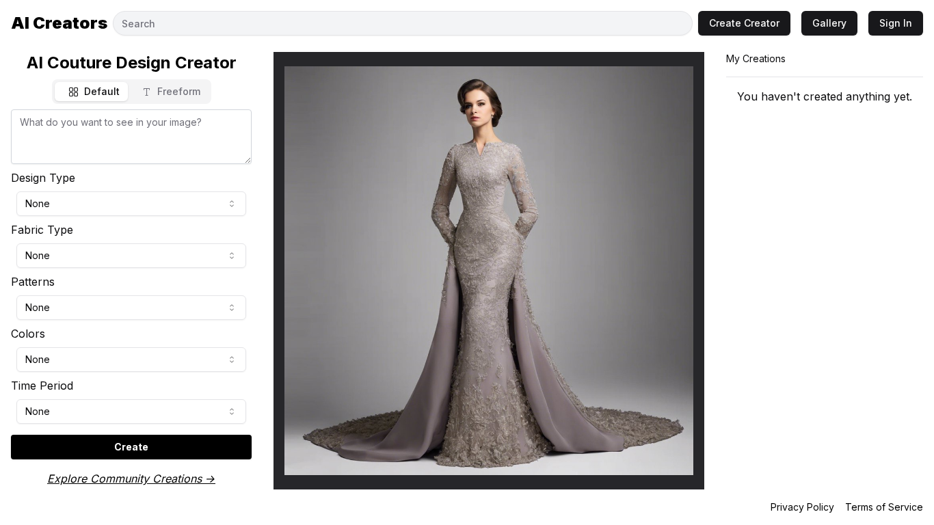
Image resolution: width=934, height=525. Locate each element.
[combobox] (131, 203)
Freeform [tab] (178, 91)
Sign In (895, 23)
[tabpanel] (131, 284)
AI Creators (59, 23)
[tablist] (131, 91)
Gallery (829, 23)
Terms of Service (884, 507)
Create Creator (744, 23)
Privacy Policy (802, 507)
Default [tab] (102, 91)
